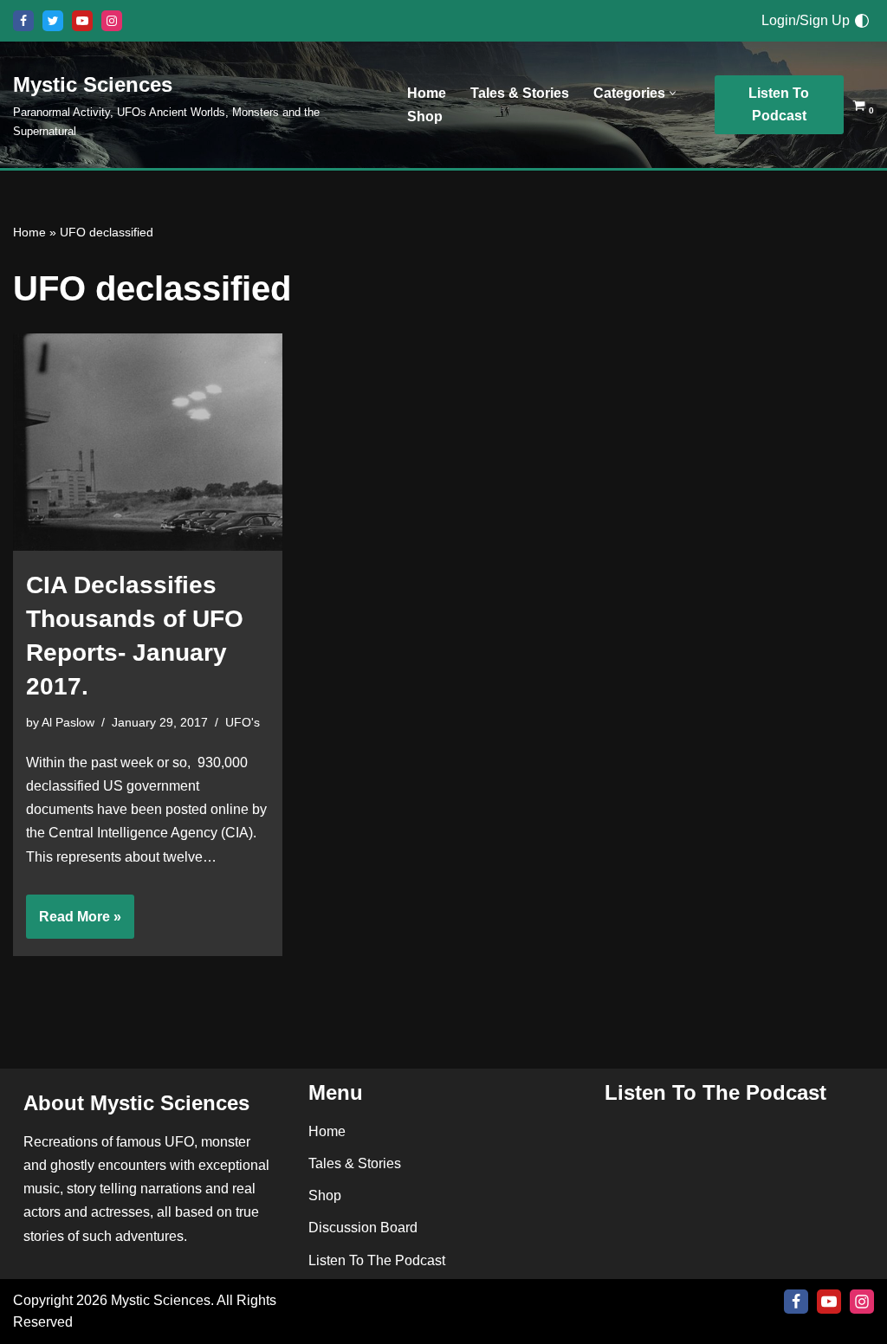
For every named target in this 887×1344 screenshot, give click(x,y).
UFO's (242, 722)
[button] (673, 93)
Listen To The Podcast (376, 1260)
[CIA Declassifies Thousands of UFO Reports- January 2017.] (147, 442)
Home (426, 93)
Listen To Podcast (778, 104)
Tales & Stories (519, 93)
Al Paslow (68, 722)
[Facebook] (23, 20)
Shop (425, 116)
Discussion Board (363, 1228)
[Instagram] (111, 20)
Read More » (73, 924)
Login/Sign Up (805, 20)
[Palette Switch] (862, 21)
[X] (52, 20)
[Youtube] (82, 20)
